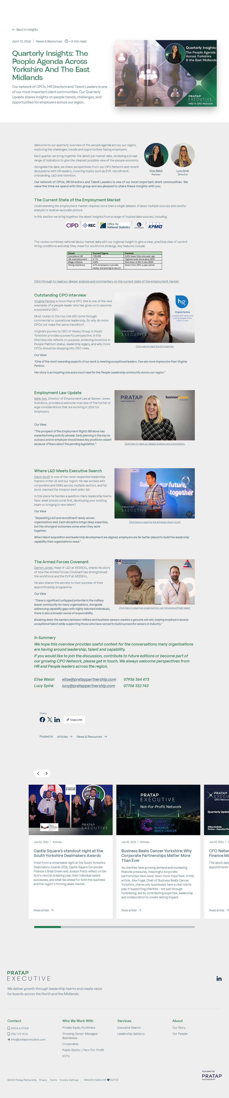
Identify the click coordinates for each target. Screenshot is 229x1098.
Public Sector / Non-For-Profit (83, 1050)
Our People (180, 1033)
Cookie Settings (69, 1080)
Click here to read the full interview (155, 346)
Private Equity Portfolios (78, 1027)
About (177, 1021)
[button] (38, 773)
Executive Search (129, 1027)
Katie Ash (40, 398)
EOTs (66, 1056)
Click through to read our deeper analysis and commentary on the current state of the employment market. (106, 281)
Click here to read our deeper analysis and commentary (155, 443)
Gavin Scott (42, 477)
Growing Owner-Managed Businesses (79, 1036)
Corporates (70, 1044)
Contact (14, 1021)
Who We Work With (77, 1021)
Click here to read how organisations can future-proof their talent (154, 607)
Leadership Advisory (131, 1033)
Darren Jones (43, 567)
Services (124, 1021)
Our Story (179, 1027)
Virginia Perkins (44, 301)
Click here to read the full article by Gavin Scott (155, 522)
